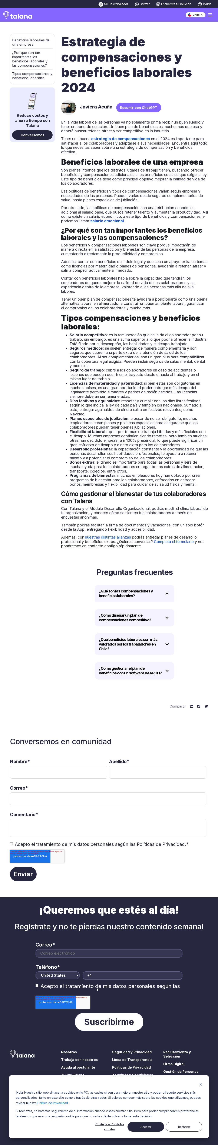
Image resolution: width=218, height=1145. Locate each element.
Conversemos (32, 135)
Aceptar (146, 1126)
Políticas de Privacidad (131, 1067)
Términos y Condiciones (132, 1075)
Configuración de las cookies (109, 1126)
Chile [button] (195, 14)
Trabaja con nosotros (79, 1060)
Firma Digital (173, 1064)
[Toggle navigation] (210, 15)
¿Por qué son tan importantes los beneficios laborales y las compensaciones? (29, 59)
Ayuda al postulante (78, 1067)
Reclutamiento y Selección (177, 1054)
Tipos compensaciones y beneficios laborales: (32, 76)
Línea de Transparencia (132, 1060)
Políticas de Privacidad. (161, 844)
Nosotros (69, 1052)
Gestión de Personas (180, 1071)
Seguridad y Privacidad (132, 1052)
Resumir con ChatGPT (138, 107)
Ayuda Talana (73, 1075)
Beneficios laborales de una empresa (31, 42)
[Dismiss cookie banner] (200, 1084)
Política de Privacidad (52, 1103)
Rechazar (184, 1126)
